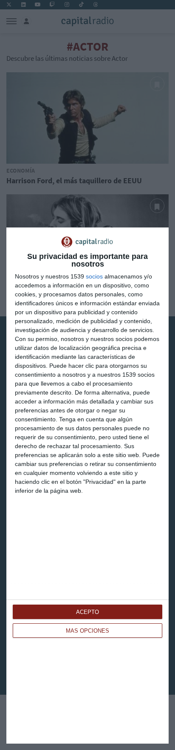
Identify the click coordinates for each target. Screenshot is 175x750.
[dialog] (87, 485)
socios (94, 276)
